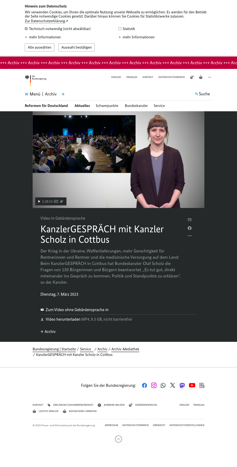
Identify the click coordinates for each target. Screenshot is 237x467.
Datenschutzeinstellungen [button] (187, 425)
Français (131, 77)
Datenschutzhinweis (171, 77)
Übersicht (159, 425)
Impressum (111, 425)
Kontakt (147, 77)
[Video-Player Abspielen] (118, 159)
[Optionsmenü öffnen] (190, 237)
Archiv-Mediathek (125, 349)
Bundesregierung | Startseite (54, 349)
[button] (210, 77)
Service (160, 105)
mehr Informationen (45, 37)
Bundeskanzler (136, 105)
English (116, 77)
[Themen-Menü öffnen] (63, 94)
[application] (118, 159)
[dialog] (118, 28)
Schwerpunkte (107, 105)
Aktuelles (82, 105)
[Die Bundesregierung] (35, 80)
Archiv (50, 331)
